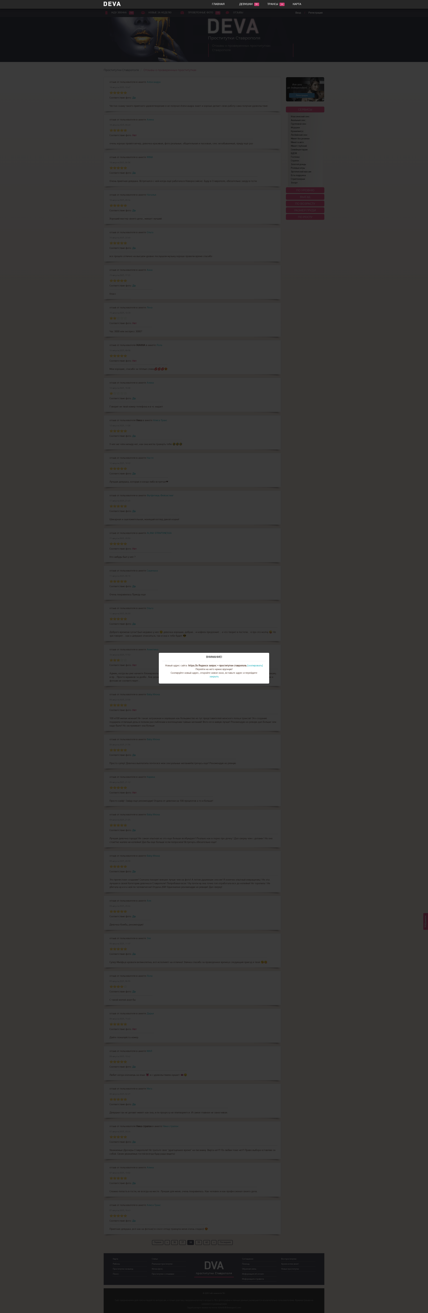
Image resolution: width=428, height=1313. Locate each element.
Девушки (246, 4)
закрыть (214, 676)
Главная (218, 4)
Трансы (272, 4)
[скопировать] (255, 665)
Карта (297, 4)
